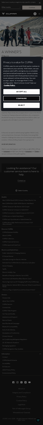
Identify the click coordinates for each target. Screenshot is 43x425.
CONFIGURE (21, 98)
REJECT (21, 105)
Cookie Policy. (9, 85)
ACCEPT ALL (21, 92)
